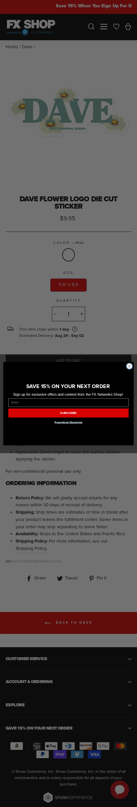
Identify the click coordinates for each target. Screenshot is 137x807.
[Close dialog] (129, 366)
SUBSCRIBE (68, 413)
